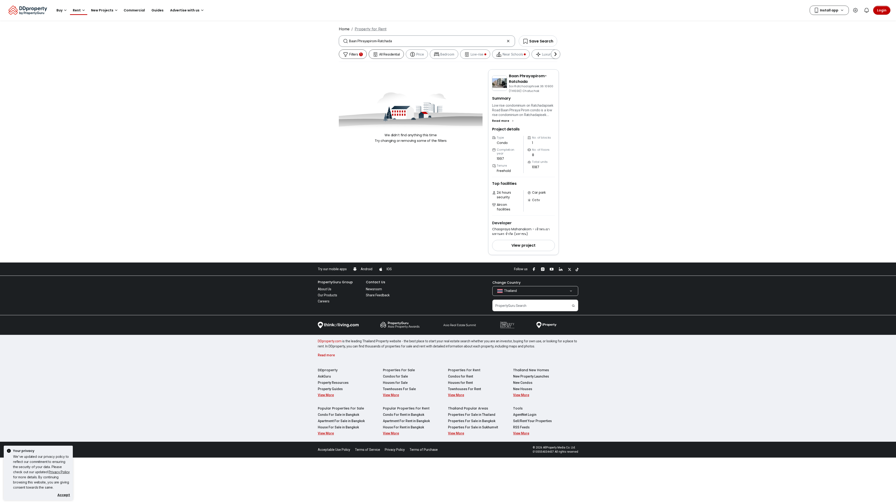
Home (344, 29)
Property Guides (330, 389)
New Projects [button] (102, 10)
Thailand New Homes (531, 370)
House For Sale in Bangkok (338, 427)
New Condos (522, 383)
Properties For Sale (399, 370)
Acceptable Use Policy (334, 450)
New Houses (522, 389)
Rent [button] (77, 10)
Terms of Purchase (424, 450)
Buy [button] (59, 10)
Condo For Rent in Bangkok (403, 414)
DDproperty (328, 370)
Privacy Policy (59, 472)
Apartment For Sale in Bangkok (341, 421)
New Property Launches (531, 376)
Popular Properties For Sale (341, 408)
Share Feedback (378, 295)
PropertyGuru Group (335, 282)
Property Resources (333, 383)
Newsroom (374, 289)
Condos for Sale (395, 376)
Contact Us (375, 282)
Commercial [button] (134, 10)
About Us (324, 289)
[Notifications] (866, 10)
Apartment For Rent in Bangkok (406, 421)
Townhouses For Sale (399, 389)
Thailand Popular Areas (468, 408)
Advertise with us (185, 10)
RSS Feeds (521, 427)
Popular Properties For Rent (406, 408)
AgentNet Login (524, 414)
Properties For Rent (464, 370)
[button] (503, 121)
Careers (323, 301)
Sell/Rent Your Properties (532, 421)
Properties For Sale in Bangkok (471, 421)
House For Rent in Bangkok (403, 427)
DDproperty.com (330, 341)
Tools (518, 408)
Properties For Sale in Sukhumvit (473, 427)
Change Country (506, 282)
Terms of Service (367, 450)
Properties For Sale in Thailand (471, 414)
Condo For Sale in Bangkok (338, 414)
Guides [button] (157, 10)
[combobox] (427, 41)
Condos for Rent (460, 376)
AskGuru (324, 376)
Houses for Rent (460, 383)
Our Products (327, 295)
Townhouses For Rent (464, 389)
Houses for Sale (395, 383)
